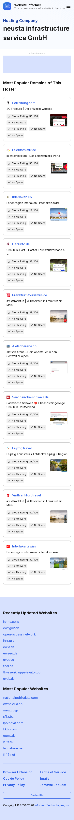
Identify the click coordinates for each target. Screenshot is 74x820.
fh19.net (9, 755)
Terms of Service (52, 772)
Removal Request (52, 785)
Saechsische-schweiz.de (30, 397)
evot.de (8, 660)
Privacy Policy (14, 785)
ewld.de (8, 647)
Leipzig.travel (22, 448)
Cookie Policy (13, 778)
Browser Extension (17, 772)
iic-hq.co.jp (11, 622)
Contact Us (37, 795)
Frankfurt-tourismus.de (29, 295)
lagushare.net (13, 748)
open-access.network (19, 634)
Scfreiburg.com (23, 103)
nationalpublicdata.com (20, 698)
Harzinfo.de (21, 244)
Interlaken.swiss (24, 546)
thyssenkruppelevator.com (23, 672)
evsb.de (9, 679)
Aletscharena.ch (24, 346)
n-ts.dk (8, 742)
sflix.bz (8, 717)
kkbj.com (10, 729)
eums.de (9, 736)
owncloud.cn (12, 704)
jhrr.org (8, 641)
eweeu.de (10, 653)
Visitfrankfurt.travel (26, 495)
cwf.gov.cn (11, 628)
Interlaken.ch (22, 197)
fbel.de (8, 666)
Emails (44, 778)
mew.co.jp (10, 710)
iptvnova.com (13, 723)
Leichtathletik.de (24, 150)
